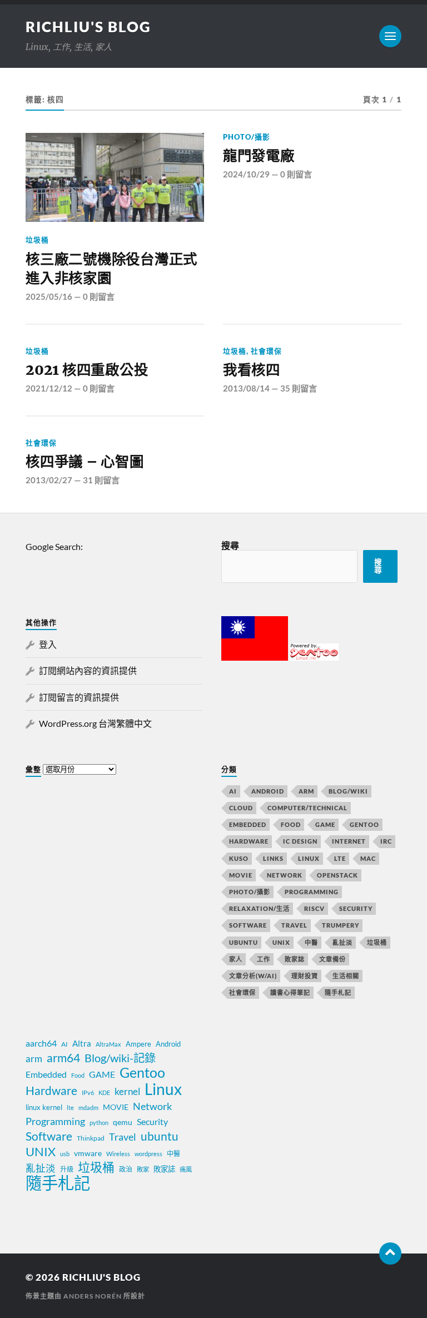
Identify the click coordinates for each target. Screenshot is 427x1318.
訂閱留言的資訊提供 (79, 697)
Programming (312, 891)
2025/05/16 (49, 296)
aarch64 (41, 1043)
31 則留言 (101, 480)
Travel (294, 925)
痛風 (186, 1169)
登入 (48, 644)
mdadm (88, 1107)
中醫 (311, 942)
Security (356, 908)
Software (248, 925)
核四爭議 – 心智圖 (84, 461)
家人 (235, 959)
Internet (349, 841)
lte (70, 1107)
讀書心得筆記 (290, 992)
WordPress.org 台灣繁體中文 (95, 723)
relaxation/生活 (259, 908)
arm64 (63, 1057)
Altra (81, 1043)
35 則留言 (298, 388)
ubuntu (159, 1136)
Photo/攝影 (246, 136)
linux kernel (44, 1107)
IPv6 (88, 1092)
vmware (88, 1153)
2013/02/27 (49, 480)
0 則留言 (99, 296)
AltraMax (108, 1044)
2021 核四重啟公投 (87, 370)
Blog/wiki (348, 791)
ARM (306, 791)
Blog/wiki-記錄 (120, 1057)
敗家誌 (295, 959)
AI (233, 791)
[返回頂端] (390, 1253)
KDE (104, 1092)
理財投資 (304, 975)
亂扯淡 (342, 942)
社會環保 (266, 350)
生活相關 (345, 975)
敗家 (143, 1169)
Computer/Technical (307, 807)
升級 (66, 1169)
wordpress (148, 1153)
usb (64, 1153)
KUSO (239, 858)
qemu (122, 1122)
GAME (325, 824)
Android (267, 791)
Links (273, 858)
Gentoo (364, 824)
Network (284, 875)
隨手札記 (338, 992)
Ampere (138, 1043)
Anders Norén (92, 1296)
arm (34, 1058)
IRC (386, 841)
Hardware (249, 841)
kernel (127, 1091)
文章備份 (332, 959)
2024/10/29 (246, 174)
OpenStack (337, 875)
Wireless (118, 1153)
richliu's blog (88, 26)
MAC (368, 858)
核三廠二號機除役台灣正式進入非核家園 (111, 268)
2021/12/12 (49, 388)
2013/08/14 (246, 388)
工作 (263, 959)
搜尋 (230, 545)
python (99, 1122)
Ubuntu (243, 942)
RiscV (314, 908)
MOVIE (240, 875)
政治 (125, 1169)
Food (291, 824)
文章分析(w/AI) (253, 975)
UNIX (281, 942)
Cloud (241, 807)
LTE (340, 858)
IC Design (300, 841)
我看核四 (251, 370)
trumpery (340, 925)
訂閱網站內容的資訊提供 (88, 670)
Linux (309, 858)
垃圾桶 (37, 239)
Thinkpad (91, 1138)
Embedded (247, 824)
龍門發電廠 (259, 156)
